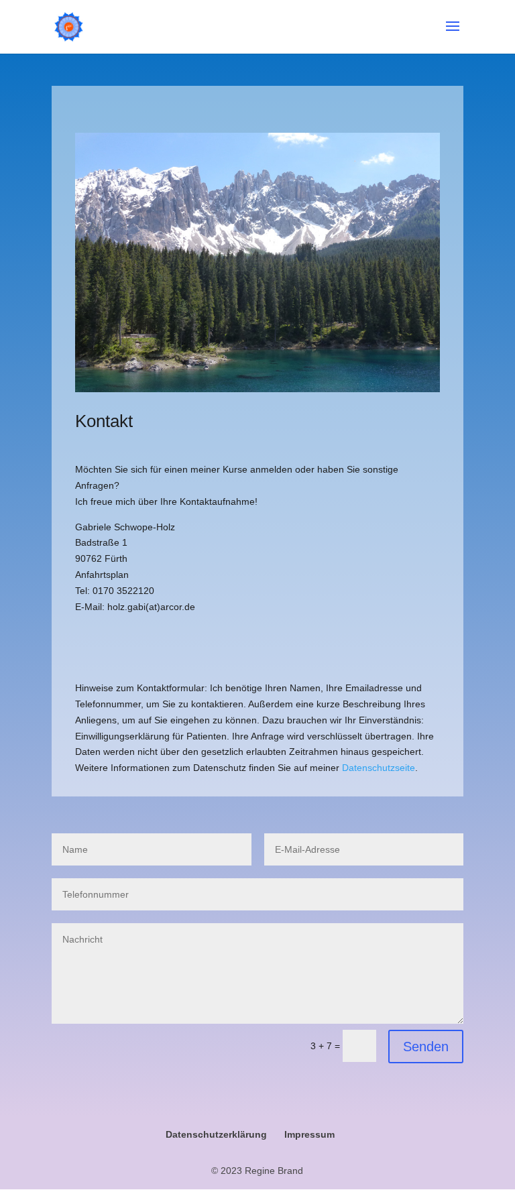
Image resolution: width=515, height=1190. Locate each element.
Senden (426, 1046)
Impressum (309, 1134)
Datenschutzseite (378, 767)
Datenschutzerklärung (216, 1134)
